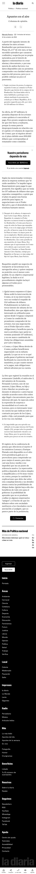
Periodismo (6, 714)
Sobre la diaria (8, 788)
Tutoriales (6, 841)
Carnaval (5, 600)
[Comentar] (21, 27)
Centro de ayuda (9, 837)
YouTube (5, 811)
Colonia (5, 667)
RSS (3, 807)
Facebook (6, 821)
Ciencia (5, 603)
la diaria (5, 690)
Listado (5, 769)
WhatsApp (6, 814)
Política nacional (22, 8)
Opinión (5, 641)
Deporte (5, 613)
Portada (5, 583)
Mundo (5, 637)
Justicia (5, 630)
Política (11, 8)
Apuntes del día (8, 737)
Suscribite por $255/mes (18, 163)
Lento (4, 697)
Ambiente (6, 596)
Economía (6, 617)
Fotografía (6, 749)
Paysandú (6, 674)
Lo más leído (7, 734)
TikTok (4, 824)
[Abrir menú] (3, 3)
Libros (4, 634)
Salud (4, 647)
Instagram (6, 818)
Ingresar (8, 564)
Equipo (5, 791)
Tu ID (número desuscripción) (9, 773)
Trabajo (5, 651)
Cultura (5, 610)
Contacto (5, 851)
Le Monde (6, 694)
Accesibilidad (7, 844)
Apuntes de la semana (11, 740)
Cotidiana (6, 607)
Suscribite (8, 570)
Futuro (4, 627)
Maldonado (6, 671)
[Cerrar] (32, 150)
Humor (5, 752)
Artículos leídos (8, 720)
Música (5, 717)
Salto (4, 677)
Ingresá (26, 168)
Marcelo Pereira (7, 34)
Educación (6, 620)
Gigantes (5, 701)
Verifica (5, 654)
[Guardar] (15, 27)
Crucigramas (7, 756)
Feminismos (6, 624)
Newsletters (7, 804)
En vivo (5, 744)
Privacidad (6, 848)
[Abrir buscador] (32, 3)
